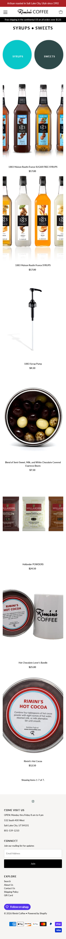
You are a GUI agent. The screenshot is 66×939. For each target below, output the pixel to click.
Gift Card (8, 895)
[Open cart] (60, 12)
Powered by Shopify (37, 913)
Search (7, 881)
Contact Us (9, 888)
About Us (8, 884)
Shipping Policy (11, 891)
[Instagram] (33, 801)
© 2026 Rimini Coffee (14, 913)
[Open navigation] (5, 12)
